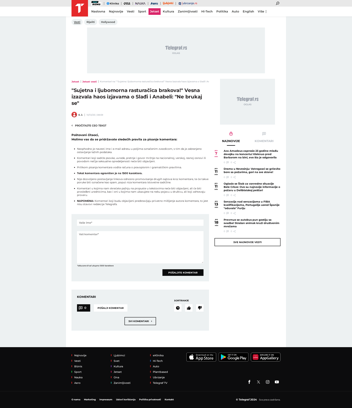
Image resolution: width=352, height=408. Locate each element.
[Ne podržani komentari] (199, 308)
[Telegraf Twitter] (258, 382)
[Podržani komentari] (188, 308)
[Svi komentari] (178, 308)
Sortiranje (181, 300)
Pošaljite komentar (183, 272)
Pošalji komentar (111, 307)
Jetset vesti (89, 81)
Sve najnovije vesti (247, 242)
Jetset (75, 81)
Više (261, 11)
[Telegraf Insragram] (267, 382)
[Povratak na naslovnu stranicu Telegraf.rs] (80, 8)
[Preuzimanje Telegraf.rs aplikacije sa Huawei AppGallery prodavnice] (265, 357)
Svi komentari (140, 321)
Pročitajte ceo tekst (89, 125)
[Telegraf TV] (276, 382)
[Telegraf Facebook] (249, 382)
